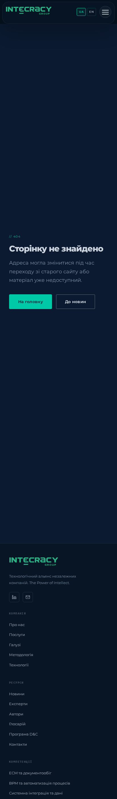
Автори (16, 714)
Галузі (15, 644)
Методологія (21, 654)
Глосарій (17, 724)
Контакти (18, 744)
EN (91, 12)
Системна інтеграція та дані (36, 793)
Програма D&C (23, 734)
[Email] (28, 597)
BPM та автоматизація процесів (39, 783)
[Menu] (105, 12)
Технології (19, 665)
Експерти (18, 703)
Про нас (17, 624)
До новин (75, 301)
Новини (16, 694)
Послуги (17, 634)
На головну (30, 301)
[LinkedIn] (14, 597)
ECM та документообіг (30, 773)
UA (81, 12)
